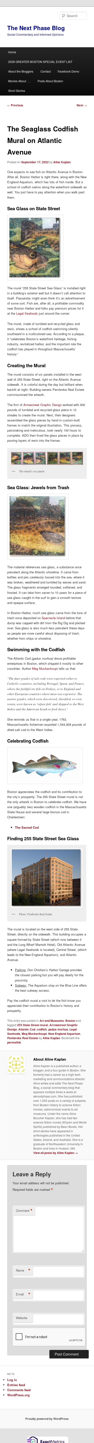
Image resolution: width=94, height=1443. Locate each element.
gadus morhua (58, 1029)
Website (21, 1317)
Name (23, 1270)
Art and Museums (52, 1020)
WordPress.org (18, 1395)
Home (12, 52)
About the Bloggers (20, 71)
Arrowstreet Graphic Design (42, 404)
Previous (15, 105)
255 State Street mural (32, 1025)
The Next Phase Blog (36, 28)
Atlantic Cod (26, 1029)
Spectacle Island (53, 618)
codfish (42, 1029)
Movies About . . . (19, 81)
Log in (12, 1379)
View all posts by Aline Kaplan (55, 1153)
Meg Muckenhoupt (45, 668)
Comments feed (19, 1390)
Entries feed (16, 1384)
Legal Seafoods (27, 313)
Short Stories (16, 90)
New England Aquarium (64, 1033)
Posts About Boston (50, 81)
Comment (24, 1210)
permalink (14, 1042)
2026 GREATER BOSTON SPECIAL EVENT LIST (40, 62)
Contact (45, 71)
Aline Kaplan (62, 162)
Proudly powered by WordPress (47, 1418)
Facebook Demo (68, 71)
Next (82, 105)
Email (23, 1294)
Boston (70, 1020)
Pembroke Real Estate (22, 1038)
